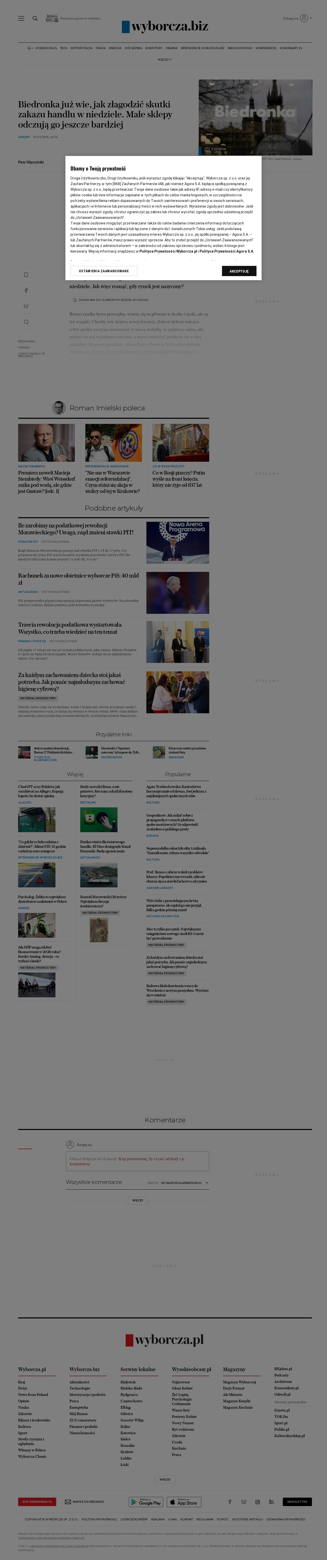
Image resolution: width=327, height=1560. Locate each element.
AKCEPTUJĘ (239, 271)
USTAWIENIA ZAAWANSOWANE (104, 271)
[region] (163, 218)
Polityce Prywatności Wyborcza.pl (168, 251)
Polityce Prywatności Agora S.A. (227, 251)
